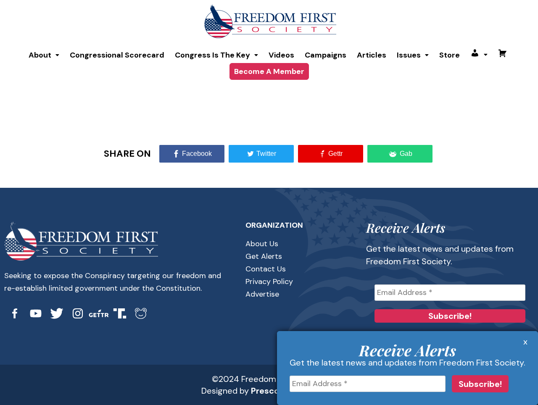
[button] (43, 55)
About (40, 55)
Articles (371, 55)
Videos (281, 55)
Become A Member (269, 71)
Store (449, 55)
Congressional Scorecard (117, 55)
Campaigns (325, 55)
